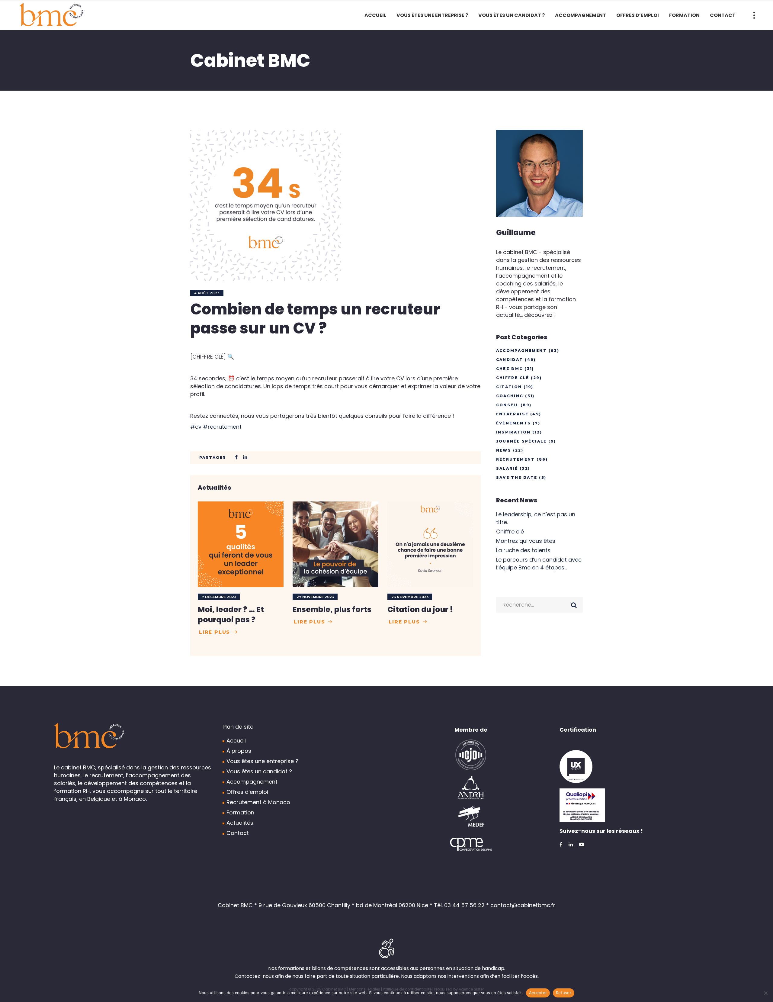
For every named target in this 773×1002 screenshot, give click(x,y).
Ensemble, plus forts (332, 609)
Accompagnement (521, 350)
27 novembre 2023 (315, 597)
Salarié (507, 468)
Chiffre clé (512, 377)
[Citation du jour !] (430, 544)
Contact (237, 833)
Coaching (510, 396)
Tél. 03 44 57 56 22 (459, 905)
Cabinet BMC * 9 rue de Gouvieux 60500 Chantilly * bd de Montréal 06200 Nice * (326, 905)
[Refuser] (765, 993)
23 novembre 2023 (409, 597)
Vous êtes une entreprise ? (262, 761)
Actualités (239, 822)
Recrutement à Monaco (258, 802)
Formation (240, 812)
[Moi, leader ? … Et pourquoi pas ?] (241, 544)
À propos (238, 751)
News (504, 450)
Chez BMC (509, 368)
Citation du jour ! (420, 609)
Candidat (509, 359)
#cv (195, 426)
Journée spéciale (521, 441)
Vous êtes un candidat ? (259, 771)
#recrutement (222, 426)
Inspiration (513, 432)
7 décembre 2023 (219, 597)
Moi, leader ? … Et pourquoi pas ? (231, 614)
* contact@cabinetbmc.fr (520, 905)
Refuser (563, 992)
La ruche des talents (523, 550)
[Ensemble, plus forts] (335, 544)
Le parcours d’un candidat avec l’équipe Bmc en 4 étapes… (539, 563)
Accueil (236, 740)
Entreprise (512, 414)
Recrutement (515, 459)
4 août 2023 (207, 293)
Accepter (538, 992)
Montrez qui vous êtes (525, 541)
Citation (509, 387)
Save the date (516, 477)
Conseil (507, 405)
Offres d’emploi (247, 792)
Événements (513, 423)
